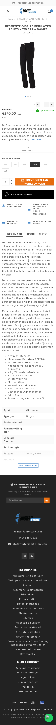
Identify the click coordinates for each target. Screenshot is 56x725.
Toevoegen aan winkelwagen (36, 181)
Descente (28, 33)
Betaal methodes (28, 603)
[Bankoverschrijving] (13, 702)
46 (5, 171)
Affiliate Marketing (28, 632)
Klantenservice (28, 613)
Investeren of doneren (28, 649)
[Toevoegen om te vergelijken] (52, 104)
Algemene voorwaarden (28, 589)
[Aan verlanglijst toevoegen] (46, 104)
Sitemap (28, 618)
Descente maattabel (28, 627)
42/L (35, 164)
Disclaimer (28, 594)
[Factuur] (32, 702)
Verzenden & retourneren (28, 608)
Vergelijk (28, 686)
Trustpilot (40, 717)
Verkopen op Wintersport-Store (28, 580)
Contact (28, 585)
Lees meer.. (37, 139)
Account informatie (28, 668)
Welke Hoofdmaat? (28, 636)
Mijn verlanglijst (28, 682)
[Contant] (23, 702)
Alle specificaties (28, 465)
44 (45, 164)
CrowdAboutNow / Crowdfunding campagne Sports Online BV (28, 643)
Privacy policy (28, 599)
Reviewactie (28, 654)
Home (10, 19)
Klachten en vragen (28, 622)
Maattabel (28, 150)
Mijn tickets (28, 677)
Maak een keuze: (12, 158)
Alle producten (28, 691)
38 (15, 164)
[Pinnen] (42, 702)
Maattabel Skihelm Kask (28, 575)
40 (24, 164)
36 (5, 164)
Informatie (14, 234)
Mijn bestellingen (28, 672)
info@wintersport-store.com (30, 544)
